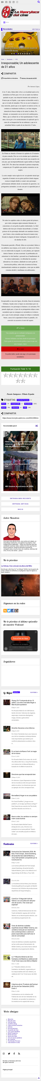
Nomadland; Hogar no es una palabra (24, 795)
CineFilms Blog (12, 1024)
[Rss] (14, 2)
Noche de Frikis (12, 1036)
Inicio (20, 509)
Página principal (7, 1069)
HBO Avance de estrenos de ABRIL (19, 486)
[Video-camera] (2, 2)
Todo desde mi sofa (14, 1042)
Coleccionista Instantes (15, 1025)
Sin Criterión (11, 1039)
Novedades (10, 59)
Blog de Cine (11, 1021)
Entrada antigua (20, 504)
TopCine (16, 692)
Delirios (10, 1027)
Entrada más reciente (20, 498)
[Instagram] (17, 2)
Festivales (8, 844)
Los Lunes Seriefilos (14, 1031)
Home (2, 59)
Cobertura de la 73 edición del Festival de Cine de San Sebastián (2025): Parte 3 (25, 986)
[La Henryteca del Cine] (20, 17)
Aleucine (10, 1019)
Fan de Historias (13, 1028)
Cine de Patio (12, 1022)
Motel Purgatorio (13, 1033)
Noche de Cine (12, 1035)
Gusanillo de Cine (13, 1030)
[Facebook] (6, 2)
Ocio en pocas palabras (15, 1038)
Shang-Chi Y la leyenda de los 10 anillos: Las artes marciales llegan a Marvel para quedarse (24, 702)
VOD (16, 59)
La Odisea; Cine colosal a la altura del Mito (16, 566)
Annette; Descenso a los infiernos (23, 728)
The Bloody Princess (14, 1041)
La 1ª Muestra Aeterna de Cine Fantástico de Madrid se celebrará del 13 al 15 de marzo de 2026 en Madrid (24, 959)
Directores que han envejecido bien (24, 774)
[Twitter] (10, 2)
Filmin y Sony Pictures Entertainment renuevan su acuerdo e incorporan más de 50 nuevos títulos (20, 444)
